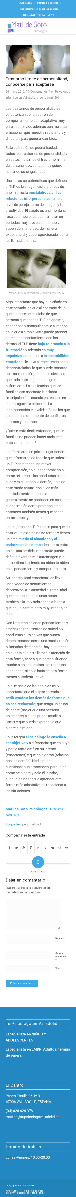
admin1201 (52, 97)
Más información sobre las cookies (39, 9)
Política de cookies (47, 3)
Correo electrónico (61, 956)
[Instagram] (61, 1185)
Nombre (59, 940)
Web (57, 968)
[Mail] (67, 1185)
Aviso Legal (26, 3)
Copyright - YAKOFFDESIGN (20, 1185)
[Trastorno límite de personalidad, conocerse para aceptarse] (38, 59)
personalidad (31, 824)
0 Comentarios (38, 91)
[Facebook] (55, 1185)
